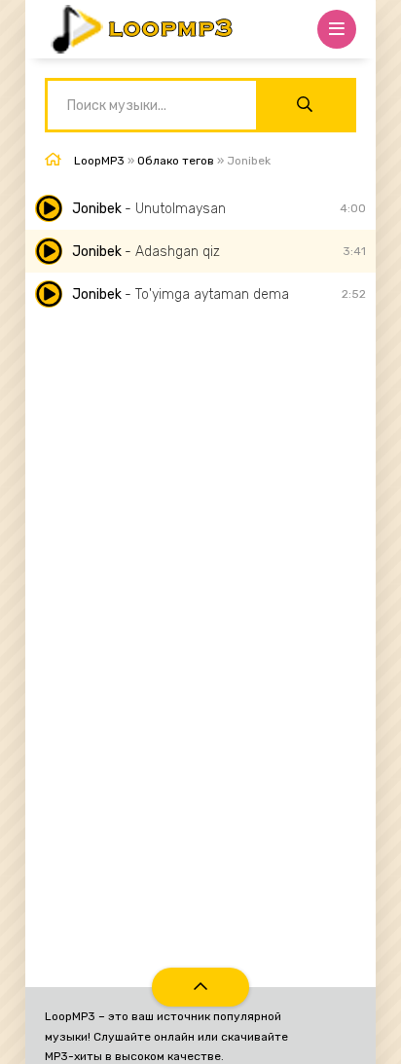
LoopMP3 (99, 160)
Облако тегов (175, 160)
